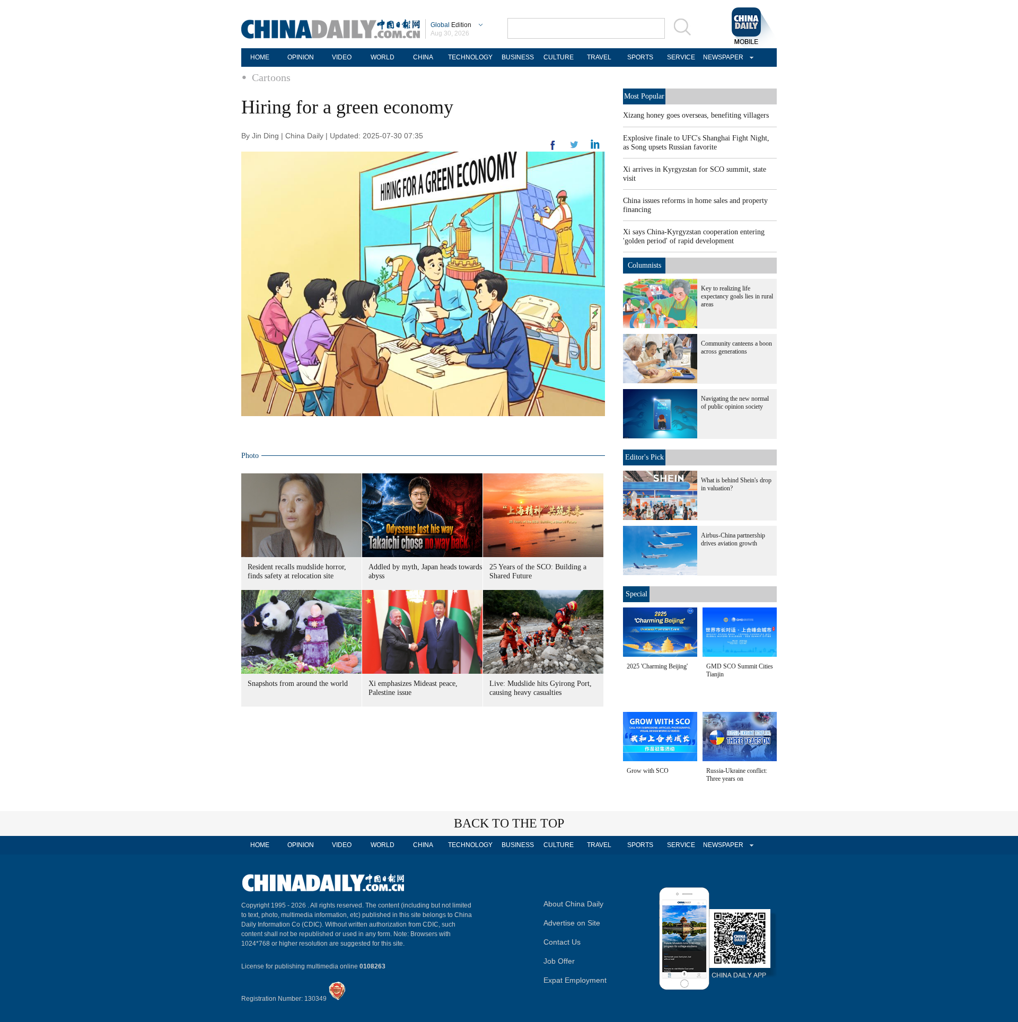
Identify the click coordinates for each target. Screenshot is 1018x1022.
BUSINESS (518, 57)
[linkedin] (574, 148)
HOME (259, 57)
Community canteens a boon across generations (736, 347)
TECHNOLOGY (470, 57)
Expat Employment (575, 980)
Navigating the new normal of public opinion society (735, 402)
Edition (451, 25)
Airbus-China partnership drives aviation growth (733, 539)
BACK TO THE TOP (509, 823)
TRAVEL (599, 57)
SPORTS (640, 57)
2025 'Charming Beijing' (657, 666)
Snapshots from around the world (298, 684)
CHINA (423, 57)
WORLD (382, 57)
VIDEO (342, 57)
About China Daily (573, 904)
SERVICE (681, 57)
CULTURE (558, 57)
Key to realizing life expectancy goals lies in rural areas (737, 296)
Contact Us (562, 942)
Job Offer (559, 961)
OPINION (300, 57)
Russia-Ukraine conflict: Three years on (736, 774)
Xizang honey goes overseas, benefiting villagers (696, 115)
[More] (553, 149)
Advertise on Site (571, 923)
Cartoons (271, 77)
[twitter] (595, 147)
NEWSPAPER (721, 57)
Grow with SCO (648, 770)
